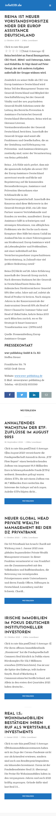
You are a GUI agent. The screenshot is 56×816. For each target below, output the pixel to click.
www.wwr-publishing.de (28, 376)
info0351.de (13, 5)
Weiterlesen (28, 501)
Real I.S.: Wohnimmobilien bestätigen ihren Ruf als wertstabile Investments (27, 723)
